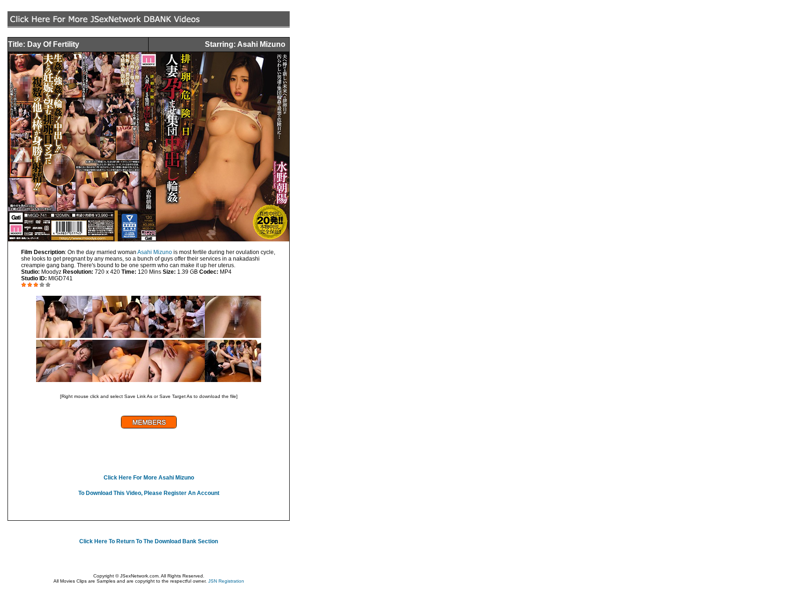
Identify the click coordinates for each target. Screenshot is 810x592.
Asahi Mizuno (154, 252)
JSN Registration (226, 581)
